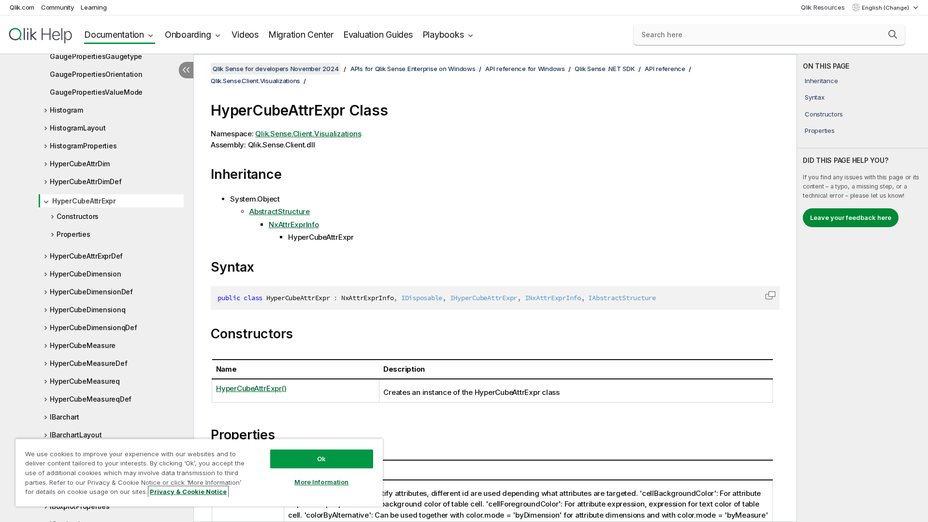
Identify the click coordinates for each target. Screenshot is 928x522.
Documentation (114, 34)
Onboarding (188, 34)
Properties (73, 234)
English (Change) (886, 7)
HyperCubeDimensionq (87, 309)
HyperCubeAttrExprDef (86, 256)
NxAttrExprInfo (294, 224)
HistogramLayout (77, 128)
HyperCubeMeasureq (85, 381)
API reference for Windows (525, 68)
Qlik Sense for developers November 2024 (275, 68)
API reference (665, 68)
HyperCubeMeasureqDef (90, 399)
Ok (321, 459)
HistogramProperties (83, 146)
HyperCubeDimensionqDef (93, 327)
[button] (892, 34)
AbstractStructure (279, 211)
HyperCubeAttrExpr (84, 201)
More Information (321, 482)
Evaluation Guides (378, 34)
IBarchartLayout (76, 435)
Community (57, 7)
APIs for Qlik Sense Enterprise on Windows (413, 68)
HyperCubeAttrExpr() (251, 388)
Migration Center (301, 34)
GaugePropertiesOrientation (96, 74)
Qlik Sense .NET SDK (605, 68)
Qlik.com (22, 7)
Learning (93, 7)
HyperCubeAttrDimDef (85, 181)
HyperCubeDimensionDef (91, 292)
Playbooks (443, 34)
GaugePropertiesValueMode (96, 92)
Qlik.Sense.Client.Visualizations (255, 81)
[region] (199, 472)
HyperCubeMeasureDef (88, 363)
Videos (245, 34)
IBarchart (64, 417)
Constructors (78, 216)
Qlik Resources (823, 7)
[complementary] (862, 288)
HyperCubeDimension (85, 274)
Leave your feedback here (850, 217)
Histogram (66, 110)
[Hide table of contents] (186, 70)
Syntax (815, 97)
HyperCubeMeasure (83, 345)
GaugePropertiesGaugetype (96, 56)
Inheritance (821, 81)
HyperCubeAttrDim (80, 164)
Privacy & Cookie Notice (188, 491)
